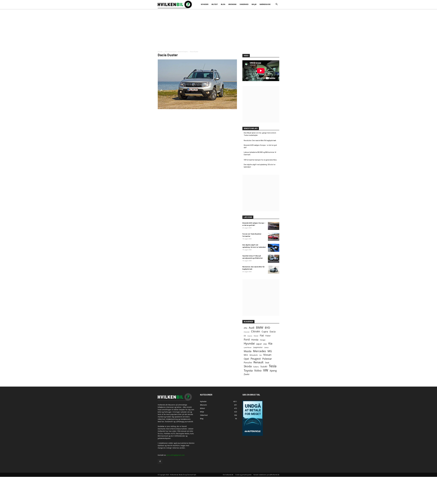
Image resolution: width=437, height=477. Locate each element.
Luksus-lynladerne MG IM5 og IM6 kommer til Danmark (260, 153)
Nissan (267, 355)
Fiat (262, 335)
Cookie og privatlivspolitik (243, 475)
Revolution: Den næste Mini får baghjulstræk (260, 140)
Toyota (248, 370)
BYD (267, 327)
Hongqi (262, 340)
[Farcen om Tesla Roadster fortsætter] (273, 237)
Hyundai (249, 343)
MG (270, 351)
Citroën (255, 331)
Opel (246, 358)
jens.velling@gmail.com (176, 455)
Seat (267, 362)
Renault (258, 362)
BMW (259, 327)
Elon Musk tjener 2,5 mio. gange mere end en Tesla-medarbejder (260, 134)
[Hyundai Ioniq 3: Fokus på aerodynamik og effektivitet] (273, 259)
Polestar (267, 358)
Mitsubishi (254, 355)
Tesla (272, 366)
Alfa (245, 328)
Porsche (248, 362)
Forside (160, 52)
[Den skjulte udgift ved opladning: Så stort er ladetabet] (273, 248)
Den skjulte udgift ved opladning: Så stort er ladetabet (260, 166)
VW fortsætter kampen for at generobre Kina (260, 160)
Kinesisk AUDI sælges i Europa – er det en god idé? (260, 146)
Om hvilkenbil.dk (228, 475)
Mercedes (259, 351)
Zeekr (247, 374)
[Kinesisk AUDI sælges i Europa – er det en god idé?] (273, 226)
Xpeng (273, 370)
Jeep (265, 344)
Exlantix (250, 336)
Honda (254, 339)
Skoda (248, 366)
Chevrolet (246, 332)
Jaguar (259, 344)
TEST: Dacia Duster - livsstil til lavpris (176, 52)
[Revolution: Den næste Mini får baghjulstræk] (273, 270)
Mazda (247, 351)
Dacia (273, 331)
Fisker (268, 335)
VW (265, 370)
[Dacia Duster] (197, 108)
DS (245, 336)
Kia (270, 343)
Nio (260, 355)
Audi (251, 327)
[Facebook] (160, 461)
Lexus (266, 347)
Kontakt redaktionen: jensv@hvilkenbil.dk (266, 475)
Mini (246, 355)
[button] (276, 4)
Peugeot (256, 358)
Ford (247, 339)
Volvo (258, 370)
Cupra (265, 331)
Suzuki (263, 366)
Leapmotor (258, 347)
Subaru (256, 366)
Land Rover (248, 347)
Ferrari (256, 336)
